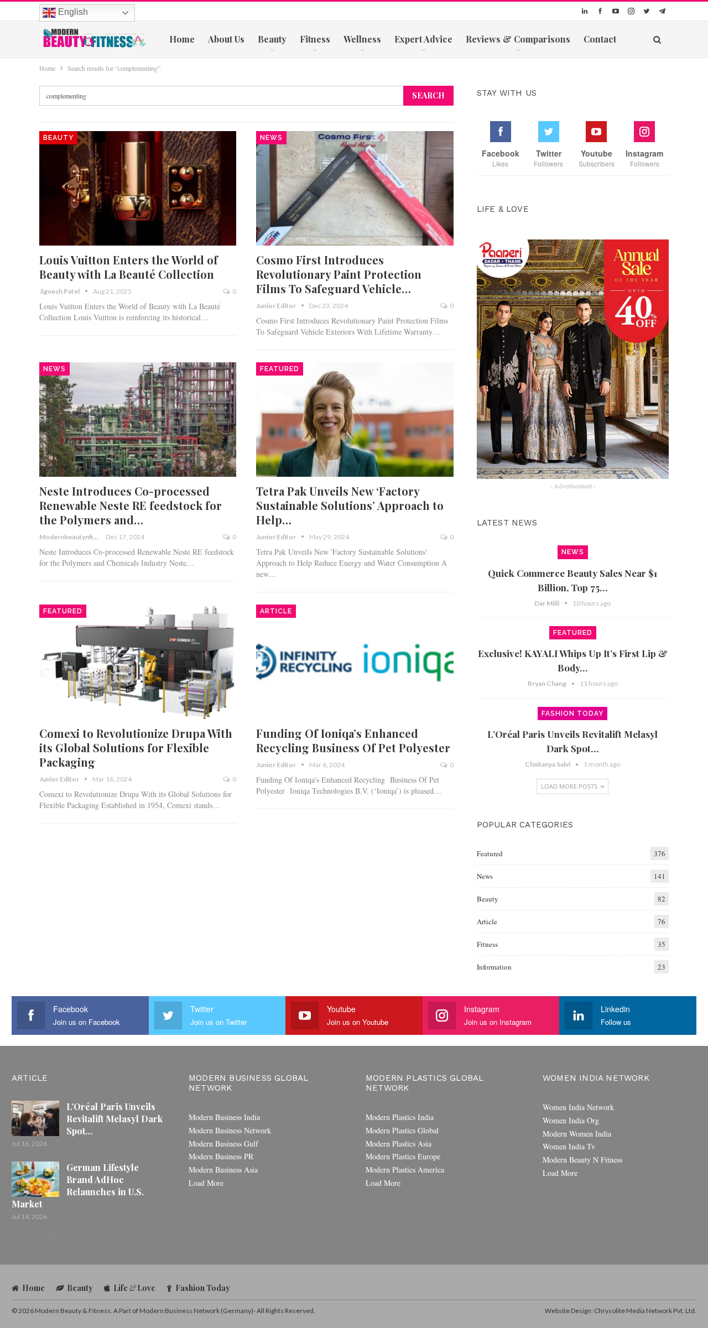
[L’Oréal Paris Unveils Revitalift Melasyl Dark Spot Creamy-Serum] (35, 1118)
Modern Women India (577, 1133)
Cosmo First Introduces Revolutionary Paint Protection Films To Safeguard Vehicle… (338, 274)
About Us (226, 39)
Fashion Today (572, 713)
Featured (279, 369)
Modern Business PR (221, 1156)
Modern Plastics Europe (403, 1156)
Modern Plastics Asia (398, 1143)
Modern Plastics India (400, 1117)
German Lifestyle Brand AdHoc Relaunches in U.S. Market (78, 1186)
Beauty (272, 39)
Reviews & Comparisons (518, 39)
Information (494, 967)
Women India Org (571, 1120)
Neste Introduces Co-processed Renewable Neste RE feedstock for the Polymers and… (130, 505)
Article (276, 611)
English (72, 12)
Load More (206, 1183)
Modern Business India (224, 1117)
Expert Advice (423, 39)
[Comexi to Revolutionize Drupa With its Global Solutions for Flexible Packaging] (137, 662)
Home (182, 39)
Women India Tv (569, 1146)
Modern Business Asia (223, 1169)
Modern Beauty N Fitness (582, 1159)
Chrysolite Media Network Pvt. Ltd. (645, 1310)
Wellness (362, 39)
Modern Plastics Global (402, 1130)
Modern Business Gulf (223, 1143)
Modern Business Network (230, 1130)
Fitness (315, 39)
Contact (600, 39)
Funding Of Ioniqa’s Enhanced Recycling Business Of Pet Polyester (353, 740)
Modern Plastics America (405, 1169)
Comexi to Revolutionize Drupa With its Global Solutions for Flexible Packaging (135, 747)
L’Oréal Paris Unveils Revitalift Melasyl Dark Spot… (114, 1119)
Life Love (134, 1288)
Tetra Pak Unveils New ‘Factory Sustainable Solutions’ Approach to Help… (350, 505)
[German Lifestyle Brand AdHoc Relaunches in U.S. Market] (35, 1179)
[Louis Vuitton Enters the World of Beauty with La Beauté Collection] (137, 188)
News (271, 138)
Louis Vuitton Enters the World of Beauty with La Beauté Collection (128, 267)
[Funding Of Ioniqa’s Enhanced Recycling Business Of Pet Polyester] (354, 662)
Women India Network (578, 1107)
